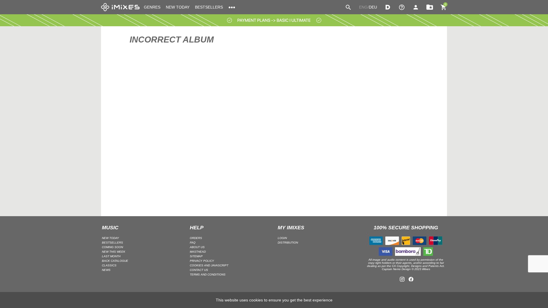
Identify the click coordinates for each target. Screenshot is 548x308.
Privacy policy (202, 260)
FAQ (193, 242)
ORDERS (196, 238)
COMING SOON (112, 247)
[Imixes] (120, 7)
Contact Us (199, 269)
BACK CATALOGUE (115, 260)
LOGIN (282, 238)
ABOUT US (197, 247)
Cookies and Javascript (209, 265)
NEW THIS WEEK (113, 251)
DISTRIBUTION (288, 242)
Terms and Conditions (207, 274)
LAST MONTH (111, 256)
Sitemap (196, 256)
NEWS (106, 269)
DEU (373, 7)
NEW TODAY (178, 7)
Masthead (198, 251)
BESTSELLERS (209, 7)
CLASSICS (109, 265)
